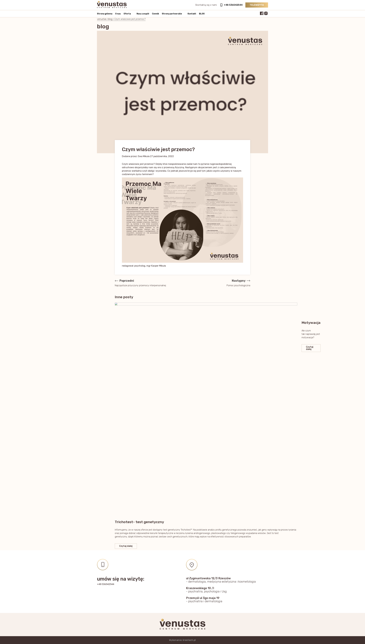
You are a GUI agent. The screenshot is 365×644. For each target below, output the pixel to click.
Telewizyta (257, 5)
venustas (102, 19)
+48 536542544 (233, 5)
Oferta (127, 14)
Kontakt (192, 14)
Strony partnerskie (172, 14)
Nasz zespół (143, 14)
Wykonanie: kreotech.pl (182, 640)
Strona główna (104, 14)
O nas (118, 14)
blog (110, 19)
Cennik (155, 14)
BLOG (202, 14)
